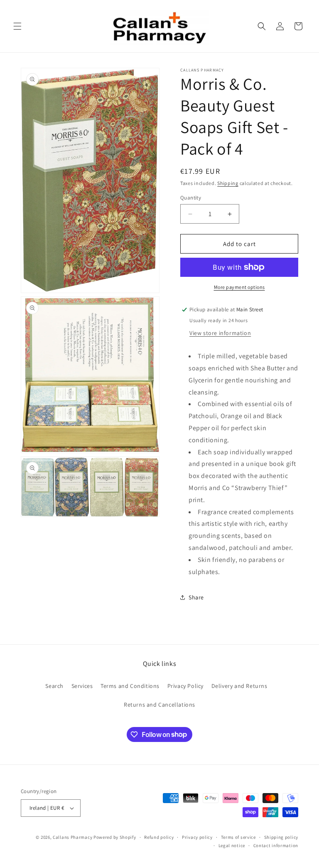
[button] (17, 26)
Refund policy (159, 837)
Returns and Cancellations (159, 704)
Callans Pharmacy (72, 837)
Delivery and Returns (239, 686)
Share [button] (196, 597)
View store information (220, 333)
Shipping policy (281, 837)
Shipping (227, 183)
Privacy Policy (185, 686)
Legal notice (231, 845)
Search (54, 686)
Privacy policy (197, 837)
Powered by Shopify (114, 837)
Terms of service (238, 837)
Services (82, 686)
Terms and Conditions (130, 686)
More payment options (239, 287)
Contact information (275, 845)
